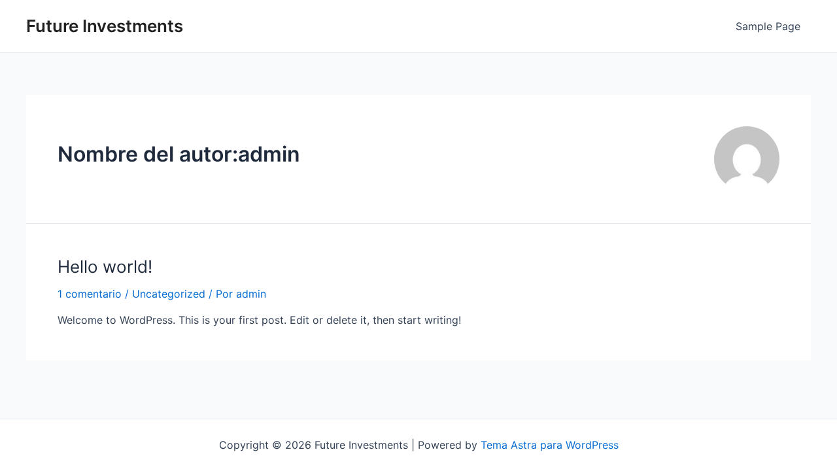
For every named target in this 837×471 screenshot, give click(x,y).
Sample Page (768, 26)
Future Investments (104, 26)
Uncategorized (168, 293)
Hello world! (105, 266)
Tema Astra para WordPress (550, 444)
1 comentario (90, 293)
